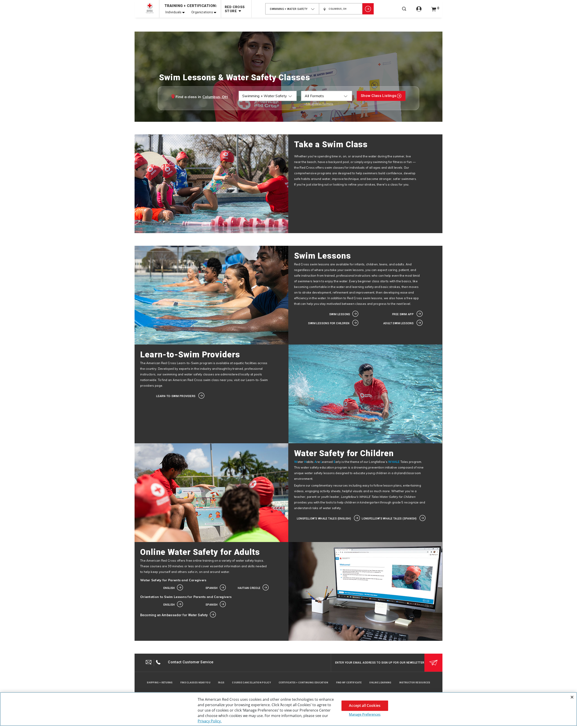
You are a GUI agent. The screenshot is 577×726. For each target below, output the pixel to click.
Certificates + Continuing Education (303, 682)
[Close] (572, 697)
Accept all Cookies (364, 705)
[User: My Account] (418, 11)
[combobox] (292, 8)
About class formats (319, 103)
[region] (288, 709)
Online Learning (380, 682)
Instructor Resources (414, 682)
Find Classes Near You (195, 682)
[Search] (404, 11)
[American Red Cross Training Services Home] (149, 8)
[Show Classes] (368, 8)
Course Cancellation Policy (251, 682)
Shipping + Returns (159, 682)
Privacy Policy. (210, 721)
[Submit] (433, 663)
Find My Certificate (349, 682)
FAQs (221, 682)
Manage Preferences (364, 714)
